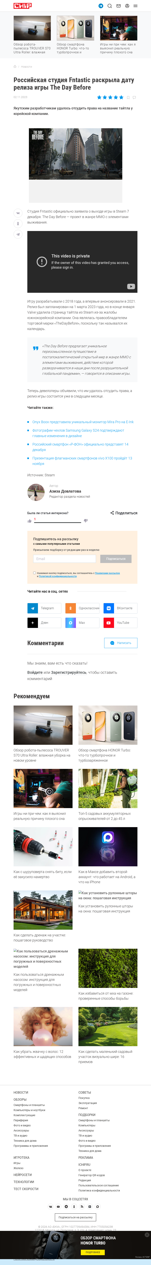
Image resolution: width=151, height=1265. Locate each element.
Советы (84, 1092)
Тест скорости (26, 1189)
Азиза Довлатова (65, 491)
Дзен (44, 623)
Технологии (24, 1182)
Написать (124, 643)
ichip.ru (84, 1165)
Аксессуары (21, 1130)
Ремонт (83, 1108)
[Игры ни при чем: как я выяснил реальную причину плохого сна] (43, 788)
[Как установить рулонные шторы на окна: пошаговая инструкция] (107, 895)
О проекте (84, 1170)
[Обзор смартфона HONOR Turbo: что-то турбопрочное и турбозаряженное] (107, 725)
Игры (17, 1163)
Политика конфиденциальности (99, 1190)
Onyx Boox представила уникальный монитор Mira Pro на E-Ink (83, 422)
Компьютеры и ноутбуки (29, 1110)
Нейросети (23, 1175)
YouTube (123, 623)
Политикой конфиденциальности (58, 576)
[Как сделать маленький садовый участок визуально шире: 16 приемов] (107, 1026)
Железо (18, 1168)
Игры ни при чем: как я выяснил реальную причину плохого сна (118, 48)
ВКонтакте (124, 608)
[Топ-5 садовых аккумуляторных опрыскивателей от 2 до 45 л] (107, 788)
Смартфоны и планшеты (29, 1105)
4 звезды (115, 97)
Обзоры (20, 1099)
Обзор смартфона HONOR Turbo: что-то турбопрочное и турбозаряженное (73, 50)
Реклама (85, 1158)
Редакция (84, 1180)
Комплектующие (24, 1115)
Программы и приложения (31, 1145)
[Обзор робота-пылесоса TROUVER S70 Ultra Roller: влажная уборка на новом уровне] (43, 725)
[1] (29, 521)
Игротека (21, 1158)
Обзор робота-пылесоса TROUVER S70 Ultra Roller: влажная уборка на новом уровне (32, 52)
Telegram (47, 608)
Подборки (86, 1115)
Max (82, 623)
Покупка (84, 1097)
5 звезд (121, 97)
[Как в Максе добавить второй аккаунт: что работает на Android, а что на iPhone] (107, 846)
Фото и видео (22, 1125)
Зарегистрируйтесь (68, 672)
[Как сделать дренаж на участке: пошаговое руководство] (43, 910)
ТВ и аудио (20, 1135)
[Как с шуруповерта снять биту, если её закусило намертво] (43, 846)
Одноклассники (89, 608)
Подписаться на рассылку (76, 1217)
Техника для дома (25, 1140)
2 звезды (105, 97)
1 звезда (99, 97)
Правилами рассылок (107, 573)
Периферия (21, 1120)
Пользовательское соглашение (98, 1185)
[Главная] (15, 66)
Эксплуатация (87, 1103)
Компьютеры (86, 1125)
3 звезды (110, 97)
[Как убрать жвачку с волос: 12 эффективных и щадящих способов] (43, 1026)
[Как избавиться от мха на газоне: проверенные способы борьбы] (107, 968)
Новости (21, 1092)
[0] (86, 521)
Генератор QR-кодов (91, 1175)
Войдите (35, 672)
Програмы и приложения (94, 1145)
